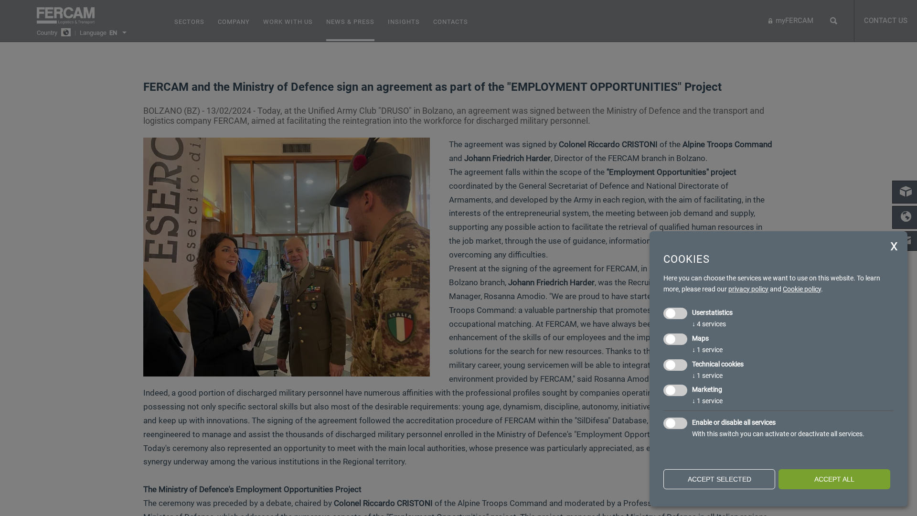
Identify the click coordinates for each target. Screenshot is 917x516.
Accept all (834, 479)
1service (707, 350)
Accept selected (719, 479)
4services (709, 324)
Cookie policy (802, 289)
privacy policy (748, 289)
